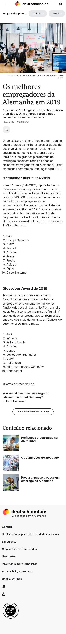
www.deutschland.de (20, 384)
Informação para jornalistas (19, 564)
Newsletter (9, 556)
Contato (7, 526)
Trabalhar (38, 13)
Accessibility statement (17, 571)
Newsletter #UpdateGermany (33, 411)
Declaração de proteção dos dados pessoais (30, 534)
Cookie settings (12, 579)
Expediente (9, 541)
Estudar (57, 13)
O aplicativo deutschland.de (20, 549)
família (7, 157)
